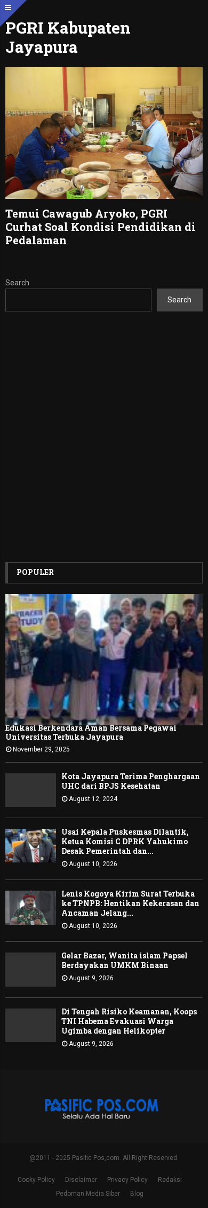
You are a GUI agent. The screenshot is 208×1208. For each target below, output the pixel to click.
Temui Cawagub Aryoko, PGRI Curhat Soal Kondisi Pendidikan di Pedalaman (100, 226)
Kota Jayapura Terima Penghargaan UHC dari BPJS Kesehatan (130, 781)
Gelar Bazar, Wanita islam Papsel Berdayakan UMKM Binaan (124, 960)
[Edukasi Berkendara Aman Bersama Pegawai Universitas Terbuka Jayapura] (104, 660)
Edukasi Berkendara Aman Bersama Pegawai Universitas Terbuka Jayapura (91, 732)
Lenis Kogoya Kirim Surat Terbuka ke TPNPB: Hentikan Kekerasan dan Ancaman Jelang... (130, 903)
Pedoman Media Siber (88, 1193)
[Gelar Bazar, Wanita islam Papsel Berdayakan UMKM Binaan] (30, 969)
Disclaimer (81, 1179)
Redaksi (170, 1179)
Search (17, 282)
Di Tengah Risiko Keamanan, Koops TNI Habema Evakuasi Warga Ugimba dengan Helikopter (129, 1021)
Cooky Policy (36, 1179)
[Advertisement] (104, 437)
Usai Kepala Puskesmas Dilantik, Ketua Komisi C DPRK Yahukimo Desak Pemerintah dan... (125, 841)
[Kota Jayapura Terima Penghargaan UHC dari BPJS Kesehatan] (30, 790)
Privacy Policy (127, 1179)
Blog (136, 1193)
